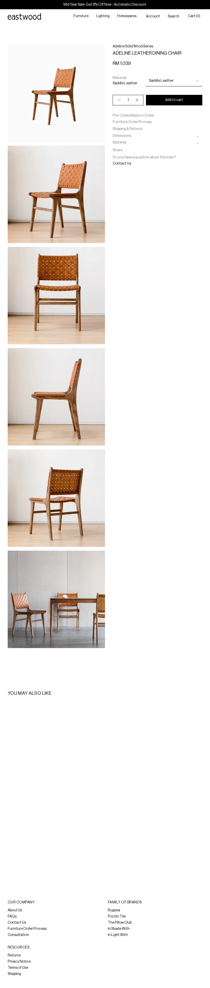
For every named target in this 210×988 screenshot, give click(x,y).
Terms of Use (18, 968)
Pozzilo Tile (117, 916)
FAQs (12, 916)
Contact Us (122, 163)
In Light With (118, 935)
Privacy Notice (19, 961)
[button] (81, 16)
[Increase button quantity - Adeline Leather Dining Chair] (137, 100)
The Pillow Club (120, 922)
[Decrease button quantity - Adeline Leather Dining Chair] (119, 100)
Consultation (18, 935)
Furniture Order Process (132, 122)
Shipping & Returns (127, 129)
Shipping (14, 974)
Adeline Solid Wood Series (133, 46)
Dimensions (122, 136)
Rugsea (114, 910)
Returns (14, 955)
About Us (15, 910)
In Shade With (119, 929)
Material (119, 142)
